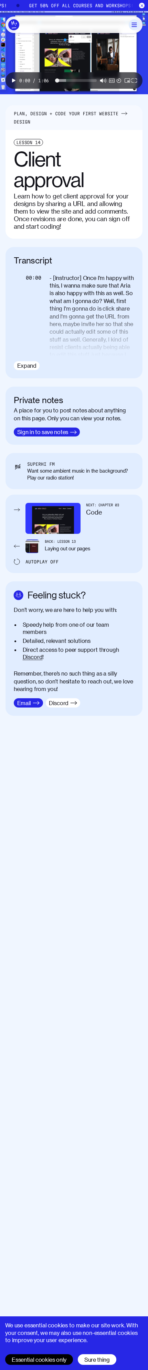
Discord (33, 657)
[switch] (112, 80)
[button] (14, 80)
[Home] (13, 24)
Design (22, 121)
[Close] (142, 6)
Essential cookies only (39, 1359)
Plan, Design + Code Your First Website (66, 113)
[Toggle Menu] (134, 24)
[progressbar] (34, 80)
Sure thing (97, 1359)
